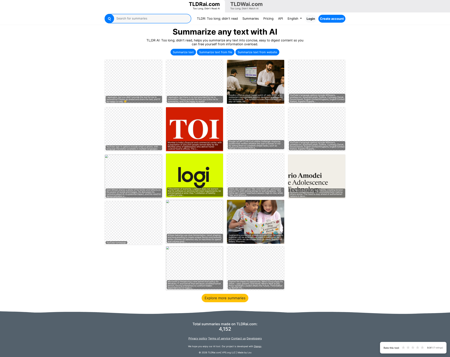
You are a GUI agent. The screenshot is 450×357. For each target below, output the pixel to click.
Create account (332, 19)
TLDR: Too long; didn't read (218, 18)
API (280, 18)
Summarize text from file (215, 52)
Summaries (250, 18)
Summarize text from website (257, 52)
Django (257, 346)
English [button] (293, 18)
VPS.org (226, 352)
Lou (249, 352)
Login (311, 19)
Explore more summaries (225, 298)
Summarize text (183, 52)
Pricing (268, 18)
